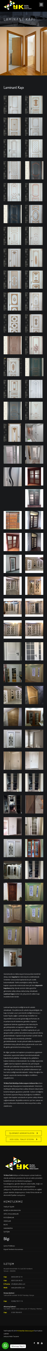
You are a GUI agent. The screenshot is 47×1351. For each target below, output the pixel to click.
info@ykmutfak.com (18, 1284)
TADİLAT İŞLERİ (9, 1207)
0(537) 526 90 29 (16, 1280)
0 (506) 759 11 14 (17, 1301)
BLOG (6, 1224)
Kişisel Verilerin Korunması (13, 1249)
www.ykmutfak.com (18, 1287)
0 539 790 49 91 (16, 1312)
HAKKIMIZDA (8, 1228)
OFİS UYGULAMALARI (11, 1214)
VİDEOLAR (7, 1221)
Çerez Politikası (9, 1246)
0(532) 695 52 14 (16, 1277)
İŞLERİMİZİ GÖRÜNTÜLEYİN (21, 1133)
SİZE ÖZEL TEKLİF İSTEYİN (22, 1139)
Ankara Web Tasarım (11, 1336)
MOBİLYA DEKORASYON (12, 1210)
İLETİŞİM (7, 1232)
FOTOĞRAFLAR (9, 1217)
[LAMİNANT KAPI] (13, 104)
